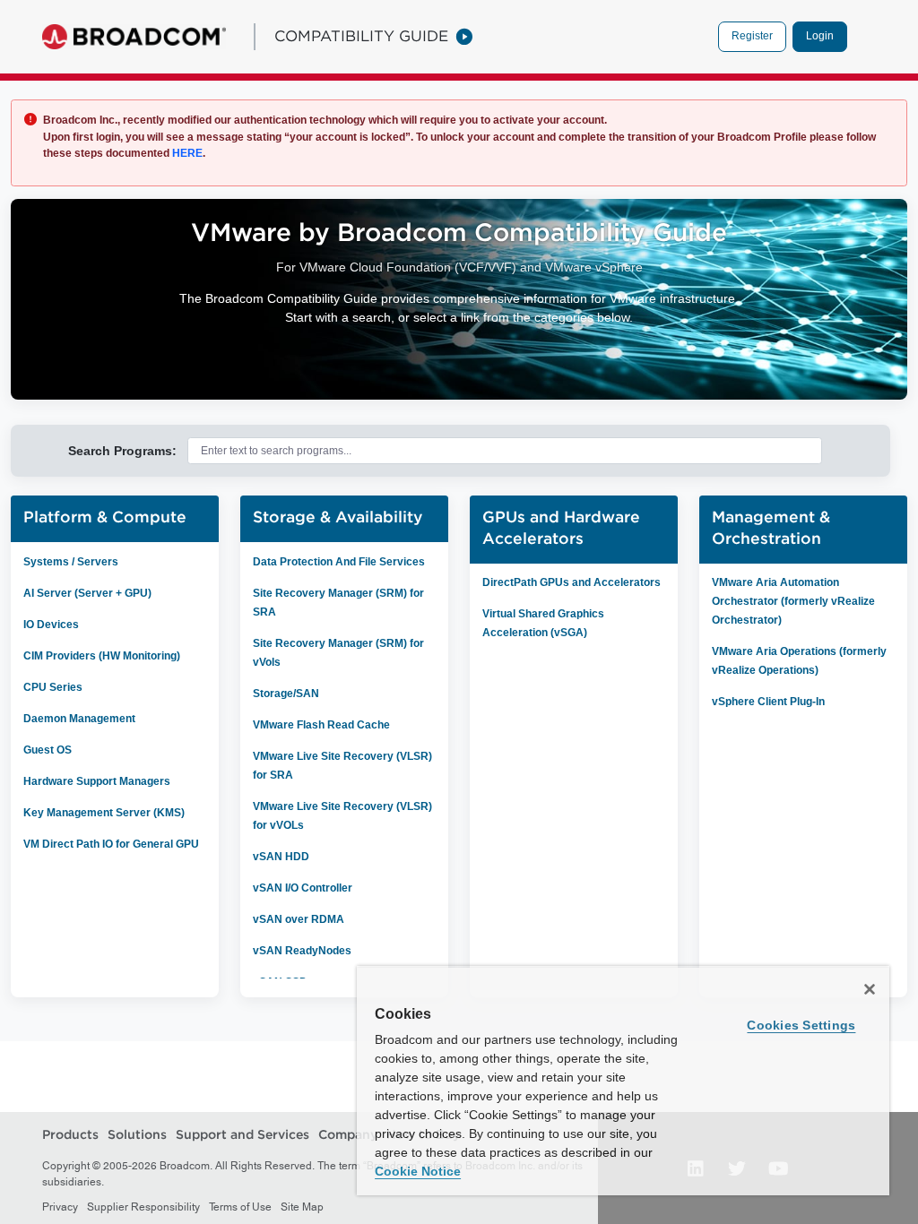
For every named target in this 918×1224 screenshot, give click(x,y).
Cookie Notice (418, 1171)
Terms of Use (240, 1207)
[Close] (869, 989)
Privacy (60, 1207)
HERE (186, 153)
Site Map (302, 1207)
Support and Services (242, 1134)
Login (820, 36)
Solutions (137, 1134)
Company (347, 1134)
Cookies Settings (801, 1025)
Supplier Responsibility (143, 1207)
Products (70, 1134)
